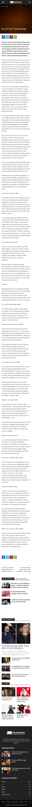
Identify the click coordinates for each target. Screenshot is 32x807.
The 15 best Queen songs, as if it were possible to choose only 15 (23, 570)
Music (7, 6)
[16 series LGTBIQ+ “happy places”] (6, 762)
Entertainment (14, 802)
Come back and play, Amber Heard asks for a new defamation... (15, 647)
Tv (17, 695)
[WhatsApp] (15, 37)
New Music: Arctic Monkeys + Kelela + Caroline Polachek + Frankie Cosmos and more (20, 585)
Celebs (3, 643)
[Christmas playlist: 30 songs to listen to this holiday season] (23, 692)
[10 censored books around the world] (8, 692)
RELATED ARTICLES (8, 579)
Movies (18, 713)
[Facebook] (3, 37)
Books (3, 695)
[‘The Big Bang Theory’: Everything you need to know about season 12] (6, 668)
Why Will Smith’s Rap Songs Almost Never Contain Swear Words (8, 716)
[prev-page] (3, 608)
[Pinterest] (11, 37)
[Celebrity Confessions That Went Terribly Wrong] (6, 660)
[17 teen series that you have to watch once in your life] (6, 754)
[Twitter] (7, 37)
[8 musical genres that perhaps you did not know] (6, 593)
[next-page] (5, 608)
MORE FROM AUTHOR (21, 579)
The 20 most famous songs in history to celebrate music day (8, 569)
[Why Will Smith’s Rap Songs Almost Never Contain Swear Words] (8, 709)
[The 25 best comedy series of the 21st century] (6, 770)
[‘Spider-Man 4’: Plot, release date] (23, 709)
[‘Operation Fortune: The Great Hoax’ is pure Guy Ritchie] (6, 677)
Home (2, 6)
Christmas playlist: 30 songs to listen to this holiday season (23, 699)
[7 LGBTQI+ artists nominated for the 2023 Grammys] (6, 602)
